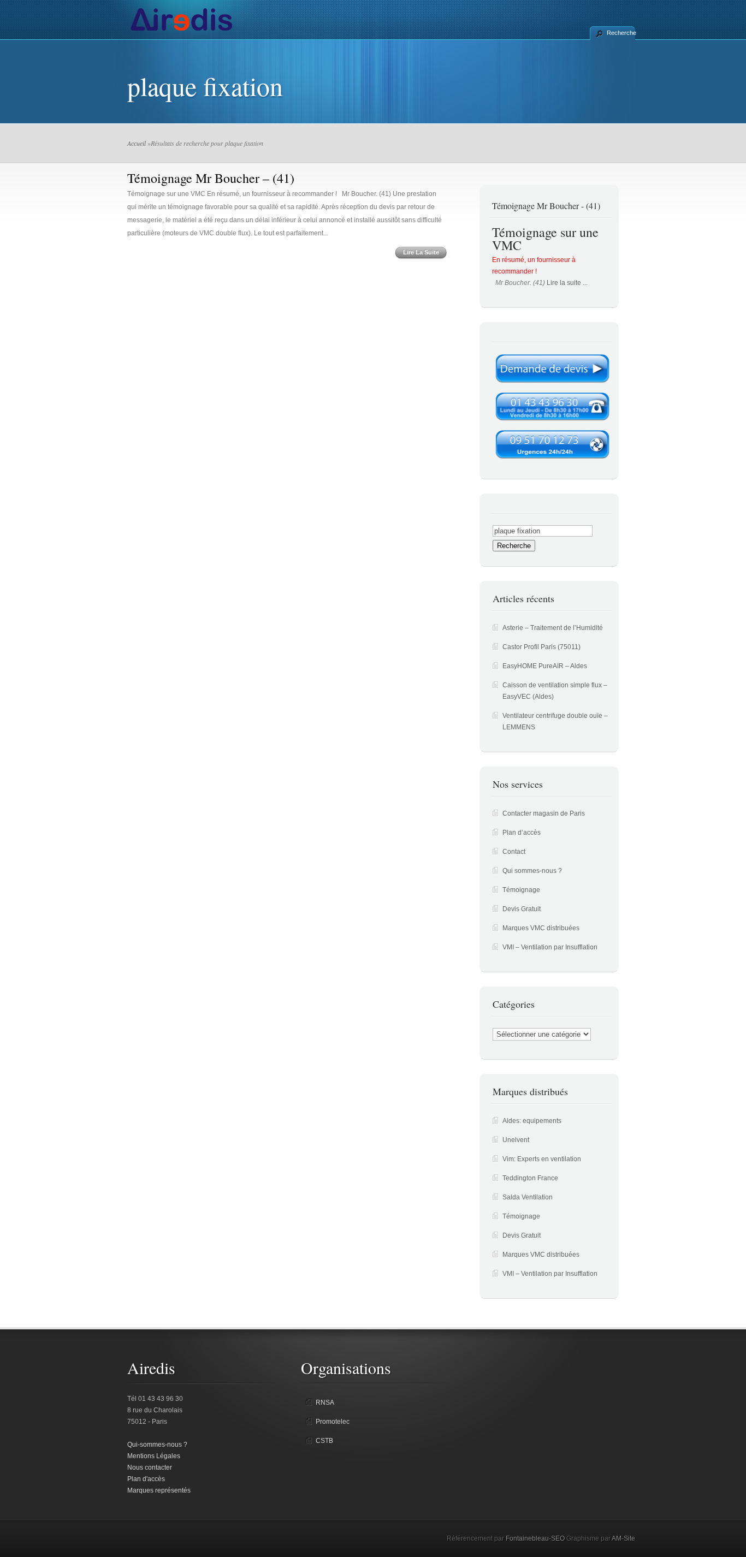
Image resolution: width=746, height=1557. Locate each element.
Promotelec (333, 1421)
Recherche (621, 32)
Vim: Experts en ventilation (541, 1159)
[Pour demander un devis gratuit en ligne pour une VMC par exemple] (552, 386)
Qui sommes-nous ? (532, 871)
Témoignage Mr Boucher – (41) (210, 178)
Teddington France (530, 1178)
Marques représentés (159, 1490)
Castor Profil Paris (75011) (541, 647)
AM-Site (623, 1538)
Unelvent (515, 1140)
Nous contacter (149, 1467)
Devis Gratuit (521, 909)
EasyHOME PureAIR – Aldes (544, 666)
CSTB (324, 1441)
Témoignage (521, 890)
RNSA (325, 1402)
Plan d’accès (521, 832)
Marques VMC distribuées (540, 928)
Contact (513, 851)
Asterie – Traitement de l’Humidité (552, 628)
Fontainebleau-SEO (535, 1538)
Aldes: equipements (531, 1121)
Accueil (136, 143)
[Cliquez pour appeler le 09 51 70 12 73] (552, 462)
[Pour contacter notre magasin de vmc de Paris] (552, 423)
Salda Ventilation (527, 1197)
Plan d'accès (146, 1479)
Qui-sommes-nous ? (157, 1444)
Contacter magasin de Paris (543, 813)
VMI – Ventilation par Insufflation (549, 947)
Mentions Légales (153, 1456)
